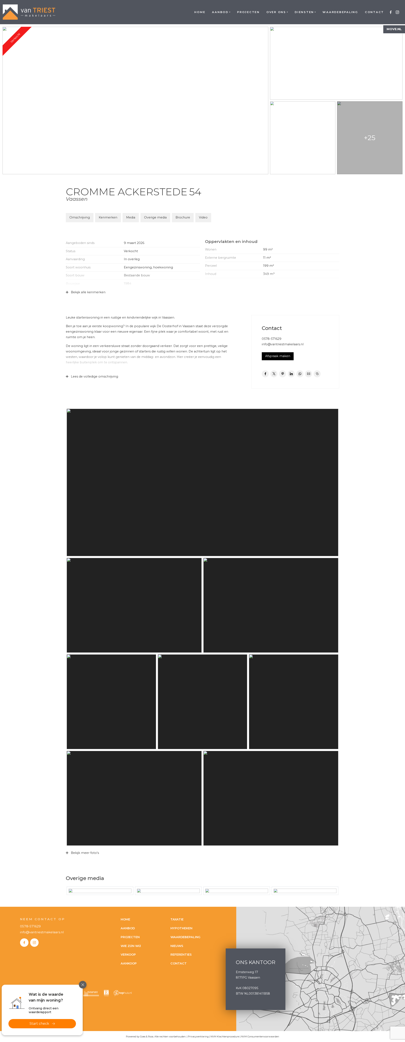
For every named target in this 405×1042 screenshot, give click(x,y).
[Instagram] (34, 942)
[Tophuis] (123, 993)
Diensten (304, 12)
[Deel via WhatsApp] (299, 373)
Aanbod (220, 12)
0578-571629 (271, 339)
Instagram (397, 12)
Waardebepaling (340, 12)
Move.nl (394, 29)
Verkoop (128, 954)
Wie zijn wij (131, 946)
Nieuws (176, 946)
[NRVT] (106, 993)
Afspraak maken (277, 356)
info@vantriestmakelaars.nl (283, 344)
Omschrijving (79, 217)
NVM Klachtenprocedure (225, 1036)
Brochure (183, 217)
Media (130, 217)
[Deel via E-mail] (308, 373)
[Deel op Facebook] (265, 373)
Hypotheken (181, 928)
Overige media (155, 217)
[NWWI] (91, 993)
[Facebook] (24, 942)
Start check (39, 1024)
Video (203, 217)
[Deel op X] (273, 373)
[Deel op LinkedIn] (291, 373)
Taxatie (177, 919)
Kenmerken (108, 217)
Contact (374, 12)
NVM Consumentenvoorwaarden (260, 1036)
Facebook (390, 12)
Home (199, 12)
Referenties (181, 954)
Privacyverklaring (198, 1036)
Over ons (276, 12)
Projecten (248, 12)
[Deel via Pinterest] (282, 373)
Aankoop (129, 963)
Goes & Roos (146, 1036)
